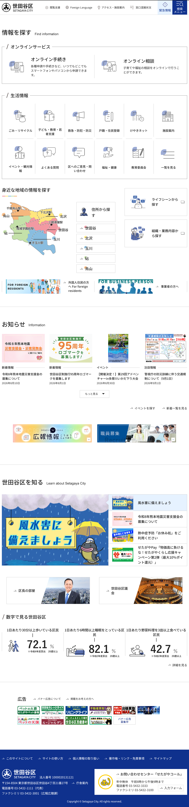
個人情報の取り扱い (86, 758)
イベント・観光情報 (20, 168)
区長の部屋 (26, 590)
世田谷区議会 (119, 590)
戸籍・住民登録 (109, 130)
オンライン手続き (48, 59)
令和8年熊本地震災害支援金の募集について (22, 376)
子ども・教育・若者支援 (50, 131)
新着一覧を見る (176, 408)
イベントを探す (145, 408)
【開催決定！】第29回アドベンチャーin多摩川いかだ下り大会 (118, 376)
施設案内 (168, 130)
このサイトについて (19, 758)
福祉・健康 (109, 167)
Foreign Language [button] (81, 7)
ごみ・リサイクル (20, 130)
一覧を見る (168, 167)
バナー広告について (49, 699)
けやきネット (139, 130)
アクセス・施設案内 (113, 7)
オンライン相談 (138, 61)
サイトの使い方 (52, 758)
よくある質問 (50, 167)
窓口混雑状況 (143, 7)
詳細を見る (179, 665)
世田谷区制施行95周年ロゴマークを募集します (70, 376)
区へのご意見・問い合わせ (80, 168)
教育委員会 (138, 167)
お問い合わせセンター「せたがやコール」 (151, 774)
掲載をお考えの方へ (82, 699)
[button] (52, 7)
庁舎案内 (82, 783)
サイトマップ (163, 758)
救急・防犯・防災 (80, 130)
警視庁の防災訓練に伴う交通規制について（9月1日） (165, 376)
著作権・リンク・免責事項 (126, 758)
